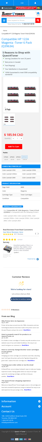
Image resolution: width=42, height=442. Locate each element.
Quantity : (8, 138)
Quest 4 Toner (20, 431)
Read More (27, 330)
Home (5, 30)
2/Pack (12, 157)
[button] (36, 234)
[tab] (13, 206)
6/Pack (24, 157)
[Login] (35, 3)
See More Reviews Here (13, 232)
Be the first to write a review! (21, 299)
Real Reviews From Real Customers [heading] (18, 229)
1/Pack (6, 157)
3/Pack (18, 157)
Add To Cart (13, 146)
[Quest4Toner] (7, 3)
